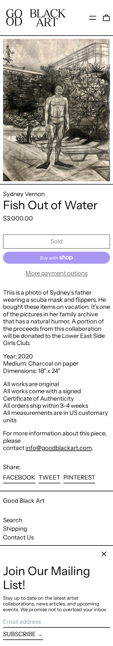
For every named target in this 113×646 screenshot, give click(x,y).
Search (12, 520)
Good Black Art (23, 500)
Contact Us (18, 537)
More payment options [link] (56, 273)
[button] (106, 17)
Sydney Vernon (24, 194)
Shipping (15, 528)
